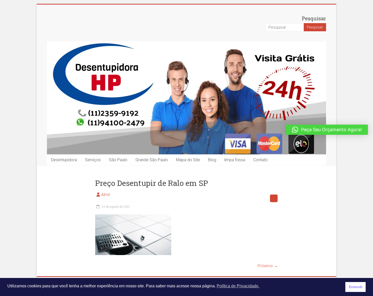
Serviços (93, 159)
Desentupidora (64, 159)
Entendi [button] (355, 287)
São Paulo (118, 159)
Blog (212, 159)
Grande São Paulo (151, 159)
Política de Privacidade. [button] (238, 286)
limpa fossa (234, 159)
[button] (327, 130)
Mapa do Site (188, 159)
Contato (260, 159)
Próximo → (268, 265)
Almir (105, 194)
